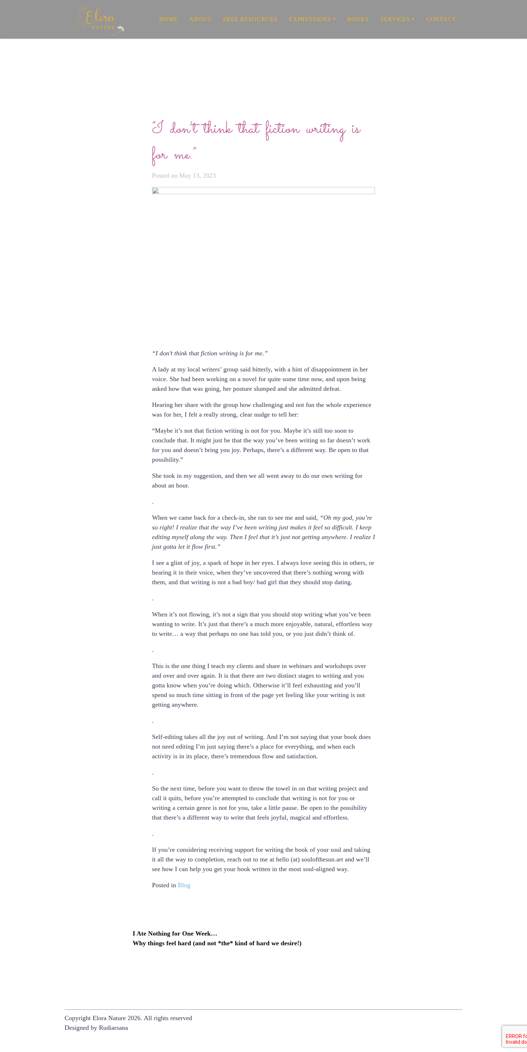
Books (358, 19)
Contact (441, 19)
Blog (184, 885)
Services (395, 19)
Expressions (310, 19)
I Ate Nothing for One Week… (175, 933)
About (200, 19)
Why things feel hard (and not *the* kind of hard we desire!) (217, 943)
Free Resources (250, 19)
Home (168, 19)
